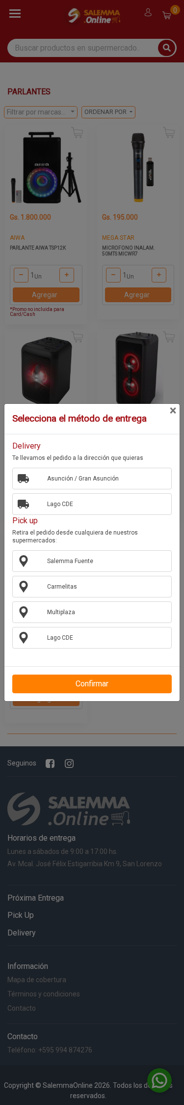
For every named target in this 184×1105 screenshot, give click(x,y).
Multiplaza (61, 612)
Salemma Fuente (70, 561)
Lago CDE (60, 504)
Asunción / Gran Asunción (83, 478)
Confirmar (92, 683)
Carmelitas (62, 586)
